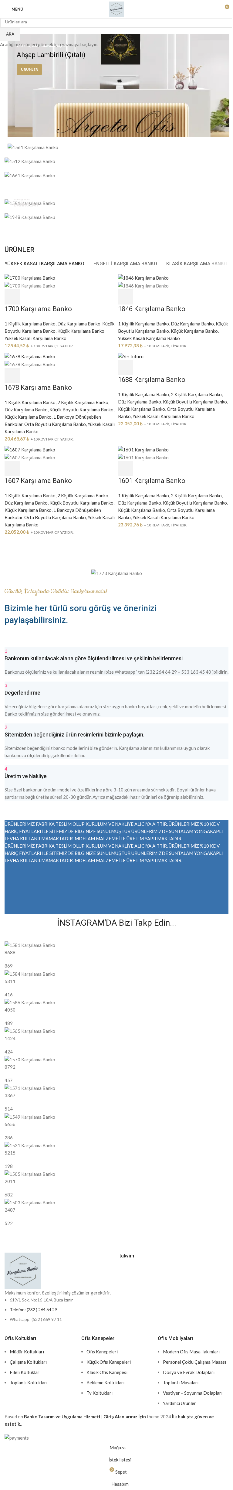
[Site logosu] (116, 8)
